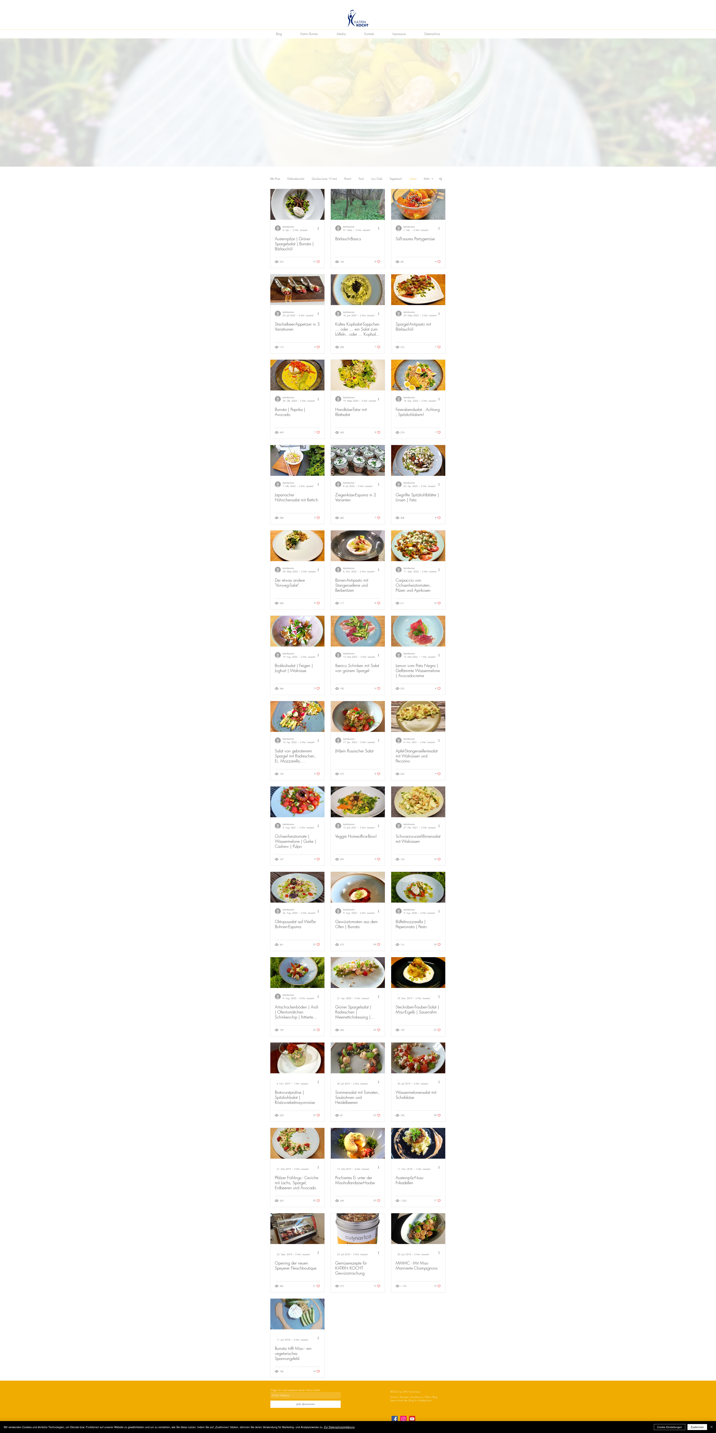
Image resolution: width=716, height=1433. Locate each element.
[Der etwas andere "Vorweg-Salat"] (297, 545)
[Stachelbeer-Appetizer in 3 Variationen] (297, 289)
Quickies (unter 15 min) (324, 178)
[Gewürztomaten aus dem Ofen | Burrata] (358, 887)
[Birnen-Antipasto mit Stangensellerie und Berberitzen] (358, 545)
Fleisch (347, 178)
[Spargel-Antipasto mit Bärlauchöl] (418, 289)
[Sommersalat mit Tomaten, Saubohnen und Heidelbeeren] (358, 1058)
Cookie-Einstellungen (669, 1427)
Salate (412, 178)
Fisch (361, 178)
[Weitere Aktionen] (319, 228)
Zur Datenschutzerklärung (339, 1427)
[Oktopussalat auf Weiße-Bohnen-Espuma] (297, 887)
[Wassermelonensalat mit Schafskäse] (418, 1058)
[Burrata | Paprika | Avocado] (297, 375)
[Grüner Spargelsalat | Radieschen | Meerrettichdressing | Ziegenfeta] (358, 972)
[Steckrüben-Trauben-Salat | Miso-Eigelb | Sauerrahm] (418, 972)
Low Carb (376, 178)
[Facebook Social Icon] (395, 1419)
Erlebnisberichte (296, 178)
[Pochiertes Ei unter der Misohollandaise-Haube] (358, 1143)
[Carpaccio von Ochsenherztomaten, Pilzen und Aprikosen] (418, 545)
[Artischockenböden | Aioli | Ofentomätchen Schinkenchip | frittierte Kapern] (297, 972)
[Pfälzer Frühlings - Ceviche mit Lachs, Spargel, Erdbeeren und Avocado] (297, 1143)
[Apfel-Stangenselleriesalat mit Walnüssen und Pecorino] (418, 716)
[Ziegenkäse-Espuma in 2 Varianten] (358, 460)
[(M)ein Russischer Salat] (358, 716)
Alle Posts (275, 178)
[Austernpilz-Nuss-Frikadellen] (418, 1143)
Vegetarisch (396, 178)
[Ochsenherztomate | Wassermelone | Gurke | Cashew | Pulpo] (297, 801)
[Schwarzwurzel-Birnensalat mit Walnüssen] (418, 801)
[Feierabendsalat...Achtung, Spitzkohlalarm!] (418, 375)
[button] (440, 179)
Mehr (427, 178)
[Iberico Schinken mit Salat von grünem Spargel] (358, 631)
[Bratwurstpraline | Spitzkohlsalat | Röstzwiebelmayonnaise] (297, 1058)
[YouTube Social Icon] (412, 1419)
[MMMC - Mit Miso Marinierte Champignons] (418, 1228)
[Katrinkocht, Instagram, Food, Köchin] (403, 1419)
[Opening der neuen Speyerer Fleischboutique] (297, 1228)
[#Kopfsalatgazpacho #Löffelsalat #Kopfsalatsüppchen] (358, 289)
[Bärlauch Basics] (358, 204)
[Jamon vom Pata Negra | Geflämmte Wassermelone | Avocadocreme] (418, 631)
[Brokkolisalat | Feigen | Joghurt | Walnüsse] (297, 631)
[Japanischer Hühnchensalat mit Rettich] (297, 460)
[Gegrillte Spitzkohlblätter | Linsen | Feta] (418, 460)
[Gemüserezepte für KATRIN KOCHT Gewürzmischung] (358, 1228)
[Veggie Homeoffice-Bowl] (358, 801)
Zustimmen (697, 1427)
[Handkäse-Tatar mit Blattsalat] (358, 375)
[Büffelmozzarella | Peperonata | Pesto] (418, 887)
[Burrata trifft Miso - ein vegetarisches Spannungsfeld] (297, 1314)
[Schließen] (711, 1427)
